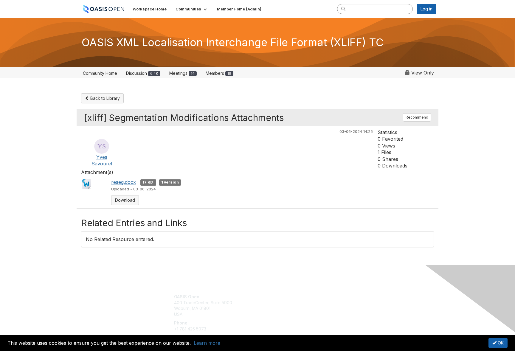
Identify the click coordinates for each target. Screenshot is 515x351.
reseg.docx (123, 182)
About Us (355, 296)
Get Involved (272, 296)
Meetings (182, 73)
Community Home (100, 73)
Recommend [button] (417, 117)
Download (125, 200)
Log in (426, 8)
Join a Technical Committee (287, 314)
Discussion (142, 73)
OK (500, 342)
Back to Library (104, 98)
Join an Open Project (281, 305)
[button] (191, 8)
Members (218, 73)
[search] (343, 8)
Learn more (207, 343)
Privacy (353, 302)
